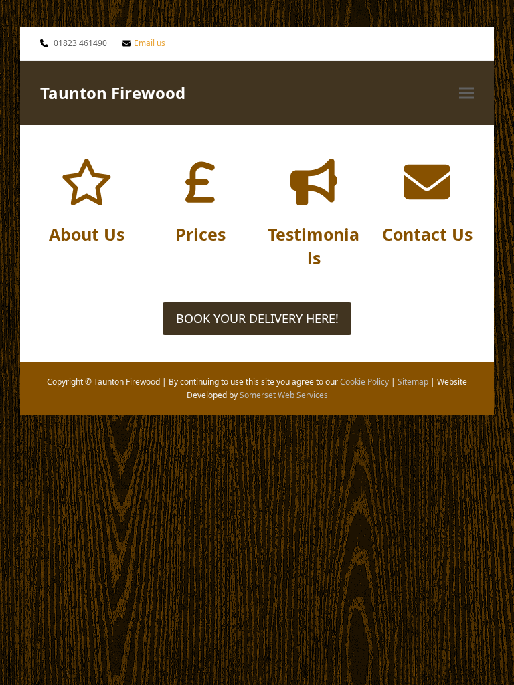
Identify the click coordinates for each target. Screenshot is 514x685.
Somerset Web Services (284, 395)
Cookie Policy (364, 381)
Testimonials (313, 245)
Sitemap (413, 381)
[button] (466, 92)
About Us (86, 234)
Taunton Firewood (112, 93)
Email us (149, 43)
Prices (200, 234)
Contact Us (427, 234)
